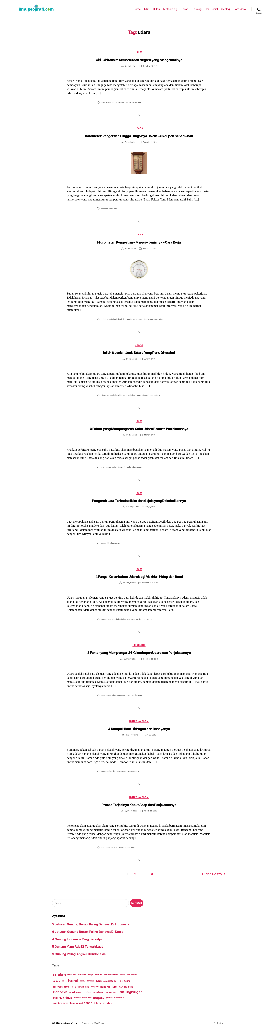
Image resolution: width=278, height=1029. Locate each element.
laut (112, 543)
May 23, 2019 (150, 435)
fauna (127, 980)
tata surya (99, 1003)
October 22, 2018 (150, 659)
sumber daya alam (64, 1003)
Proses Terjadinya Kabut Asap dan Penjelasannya (138, 805)
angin (129, 319)
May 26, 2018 (150, 735)
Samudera (240, 9)
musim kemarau (118, 102)
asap (103, 847)
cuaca (103, 543)
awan (108, 467)
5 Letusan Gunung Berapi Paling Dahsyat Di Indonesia (90, 924)
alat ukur (104, 319)
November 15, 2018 (150, 583)
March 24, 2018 (150, 811)
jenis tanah (98, 992)
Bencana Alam (139, 721)
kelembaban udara (150, 319)
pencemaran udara (125, 695)
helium (116, 395)
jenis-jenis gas (134, 395)
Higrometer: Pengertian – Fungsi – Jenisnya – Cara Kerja (139, 242)
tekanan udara (107, 209)
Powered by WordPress (93, 1023)
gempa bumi (83, 987)
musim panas (131, 102)
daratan (90, 981)
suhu (124, 467)
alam (62, 975)
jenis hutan (87, 992)
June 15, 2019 (149, 359)
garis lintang (116, 467)
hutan (123, 987)
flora (73, 987)
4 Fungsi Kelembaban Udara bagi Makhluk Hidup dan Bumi (138, 577)
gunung (105, 986)
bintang (56, 981)
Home (137, 9)
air (54, 974)
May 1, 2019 (150, 507)
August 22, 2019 (150, 142)
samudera (119, 997)
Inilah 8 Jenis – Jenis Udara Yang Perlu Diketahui (139, 353)
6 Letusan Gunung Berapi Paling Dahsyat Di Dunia (87, 932)
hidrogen (123, 395)
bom (115, 771)
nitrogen (129, 771)
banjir (90, 975)
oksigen (150, 395)
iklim (103, 102)
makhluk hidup (62, 997)
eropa (120, 981)
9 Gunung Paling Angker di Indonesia (79, 954)
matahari (136, 619)
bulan (64, 981)
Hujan (114, 987)
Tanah (184, 9)
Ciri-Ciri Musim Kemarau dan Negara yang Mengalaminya (139, 60)
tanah (88, 1003)
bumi (103, 619)
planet (109, 997)
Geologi (225, 9)
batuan (98, 974)
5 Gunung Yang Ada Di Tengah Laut (77, 946)
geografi (95, 987)
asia (74, 975)
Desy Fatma (134, 507)
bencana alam (107, 771)
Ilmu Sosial (212, 9)
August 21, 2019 (150, 248)
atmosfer (105, 395)
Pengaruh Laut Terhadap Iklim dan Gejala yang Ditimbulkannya (139, 501)
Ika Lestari (132, 66)
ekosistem (109, 980)
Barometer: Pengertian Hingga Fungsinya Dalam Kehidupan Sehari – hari (139, 136)
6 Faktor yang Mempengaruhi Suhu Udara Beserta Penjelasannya (139, 429)
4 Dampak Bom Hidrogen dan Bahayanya (139, 729)
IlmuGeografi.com (69, 1023)
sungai (79, 1003)
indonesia (60, 992)
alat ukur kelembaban (118, 319)
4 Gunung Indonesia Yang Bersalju (77, 939)
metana (143, 395)
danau (82, 981)
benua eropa (132, 975)
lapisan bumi (111, 992)
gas (111, 395)
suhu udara (131, 467)
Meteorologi (170, 9)
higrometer (137, 319)
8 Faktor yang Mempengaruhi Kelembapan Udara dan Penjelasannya (139, 653)
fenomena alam (61, 987)
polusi (127, 847)
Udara (139, 128)
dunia (98, 980)
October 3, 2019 (150, 66)
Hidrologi (197, 9)
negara (98, 997)
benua (122, 975)
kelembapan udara (108, 695)
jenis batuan (75, 992)
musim (108, 102)
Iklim (146, 9)
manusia (77, 998)
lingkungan (134, 992)
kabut (121, 847)
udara (140, 102)
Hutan (156, 9)
